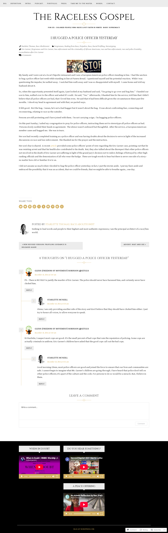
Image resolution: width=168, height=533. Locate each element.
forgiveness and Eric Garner (42, 49)
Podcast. (39, 3)
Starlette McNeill (57, 300)
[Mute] (53, 476)
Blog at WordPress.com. (84, 529)
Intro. (28, 3)
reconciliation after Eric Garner (31, 52)
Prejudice (83, 46)
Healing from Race (71, 46)
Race (90, 46)
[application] (39, 467)
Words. (99, 3)
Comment (141, 424)
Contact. (111, 3)
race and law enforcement (111, 49)
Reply (29, 290)
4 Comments (26, 55)
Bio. (5, 3)
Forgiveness (59, 46)
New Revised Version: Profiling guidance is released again (44, 245)
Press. (64, 3)
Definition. (16, 3)
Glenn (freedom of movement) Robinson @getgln (62, 271)
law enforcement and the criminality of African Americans (77, 49)
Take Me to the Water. (81, 3)
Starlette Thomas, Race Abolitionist (35, 46)
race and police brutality (131, 49)
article (54, 146)
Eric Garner (26, 49)
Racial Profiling (99, 46)
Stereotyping (111, 46)
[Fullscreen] (57, 476)
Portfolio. (52, 3)
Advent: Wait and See (134, 244)
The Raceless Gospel (84, 17)
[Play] (22, 476)
